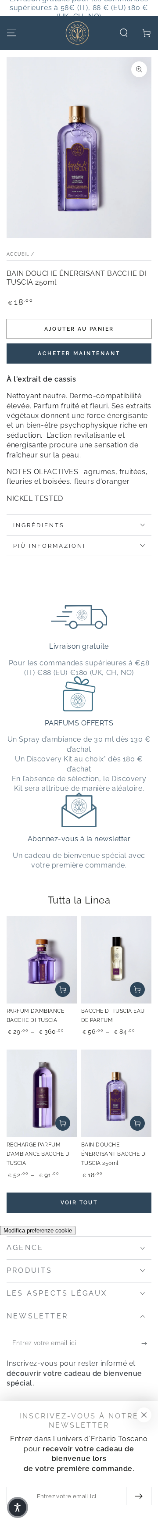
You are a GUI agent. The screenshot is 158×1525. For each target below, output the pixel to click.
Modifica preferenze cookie (38, 1230)
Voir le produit (62, 989)
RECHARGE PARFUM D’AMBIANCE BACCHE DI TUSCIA (39, 1154)
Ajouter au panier (79, 329)
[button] (123, 32)
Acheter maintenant (79, 353)
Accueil (18, 254)
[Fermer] (144, 1415)
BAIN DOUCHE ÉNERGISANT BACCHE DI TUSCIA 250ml (114, 1154)
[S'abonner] (146, 1343)
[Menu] (11, 32)
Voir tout (79, 1203)
